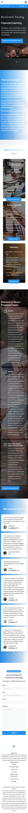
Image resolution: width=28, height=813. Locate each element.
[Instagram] (25, 6)
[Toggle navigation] (25, 2)
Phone (4, 699)
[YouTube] (23, 6)
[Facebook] (21, 6)
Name (4, 685)
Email (3, 692)
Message (4, 706)
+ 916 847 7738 (5, 6)
